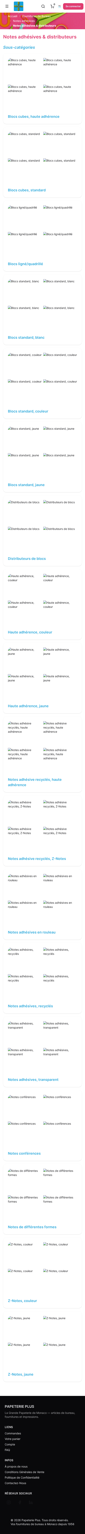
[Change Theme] (59, 6)
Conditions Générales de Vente (24, 1472)
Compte (10, 1444)
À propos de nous (16, 1466)
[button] (7, 6)
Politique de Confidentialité (22, 1477)
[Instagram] (9, 1502)
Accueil (12, 16)
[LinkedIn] (31, 1502)
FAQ (7, 1450)
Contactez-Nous (15, 1483)
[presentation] (52, 6)
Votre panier (12, 1438)
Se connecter (73, 6)
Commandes (13, 1433)
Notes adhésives (24, 20)
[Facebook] (20, 1502)
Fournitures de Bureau (36, 16)
